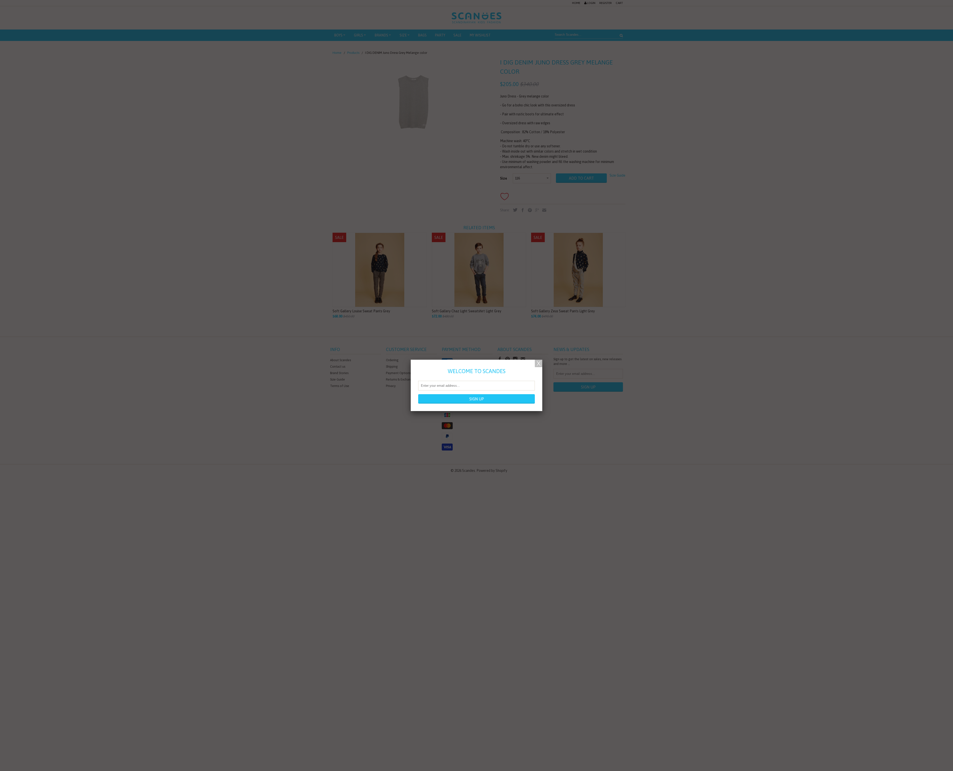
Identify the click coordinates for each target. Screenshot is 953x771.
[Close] (538, 363)
